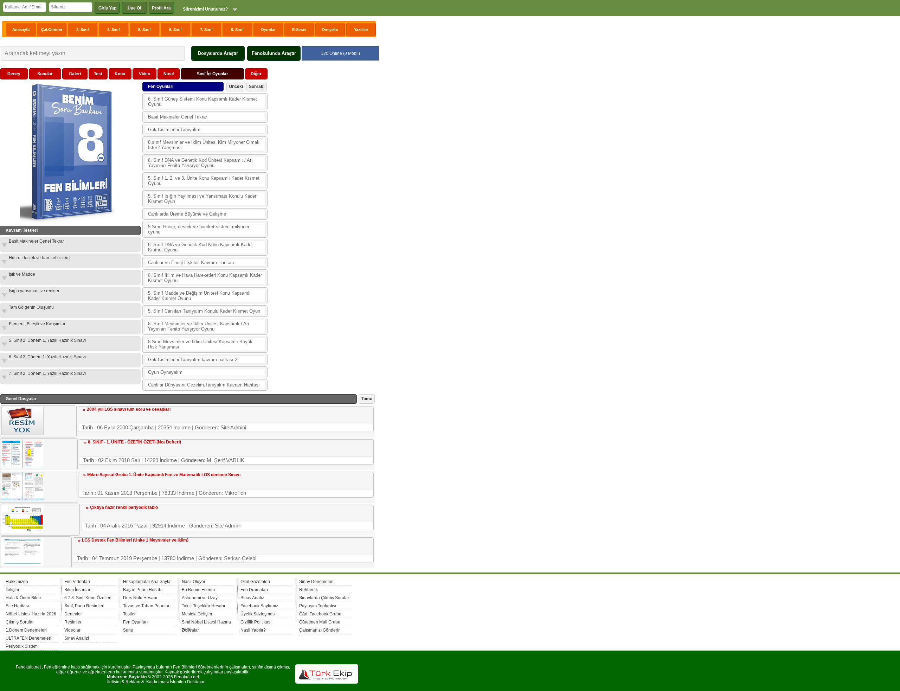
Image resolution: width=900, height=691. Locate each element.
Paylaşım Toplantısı (317, 605)
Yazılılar (361, 29)
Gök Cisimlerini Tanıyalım (174, 129)
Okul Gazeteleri (255, 581)
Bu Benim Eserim (198, 589)
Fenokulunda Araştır (274, 53)
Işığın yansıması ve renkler (34, 290)
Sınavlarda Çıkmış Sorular (324, 597)
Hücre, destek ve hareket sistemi (40, 257)
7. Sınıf (206, 29)
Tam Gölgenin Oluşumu (31, 307)
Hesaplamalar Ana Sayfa (147, 581)
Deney (13, 73)
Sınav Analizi (76, 638)
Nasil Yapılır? (253, 630)
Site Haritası (17, 605)
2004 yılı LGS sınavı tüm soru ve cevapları (129, 409)
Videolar (72, 630)
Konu (120, 73)
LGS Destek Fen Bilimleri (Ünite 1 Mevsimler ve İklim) (135, 540)
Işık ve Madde (22, 274)
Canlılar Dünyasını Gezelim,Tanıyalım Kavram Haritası (204, 385)
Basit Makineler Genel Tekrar (36, 241)
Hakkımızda (17, 581)
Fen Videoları (77, 581)
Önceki (236, 86)
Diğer (256, 73)
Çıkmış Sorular (20, 622)
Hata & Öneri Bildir (23, 597)
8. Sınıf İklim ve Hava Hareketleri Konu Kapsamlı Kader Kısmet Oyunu (205, 278)
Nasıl (168, 73)
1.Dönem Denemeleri (26, 630)
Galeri (75, 73)
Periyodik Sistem (22, 646)
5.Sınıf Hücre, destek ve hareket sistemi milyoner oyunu (198, 229)
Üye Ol (134, 8)
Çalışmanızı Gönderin (320, 630)
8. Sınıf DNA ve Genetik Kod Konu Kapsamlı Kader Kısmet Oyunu (200, 247)
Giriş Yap (107, 8)
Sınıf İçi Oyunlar (212, 73)
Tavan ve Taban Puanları (147, 605)
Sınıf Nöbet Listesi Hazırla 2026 (206, 623)
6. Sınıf (175, 29)
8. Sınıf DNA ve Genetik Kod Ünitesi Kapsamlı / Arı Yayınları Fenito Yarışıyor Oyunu (200, 163)
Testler (129, 614)
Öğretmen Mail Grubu (319, 622)
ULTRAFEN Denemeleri (28, 638)
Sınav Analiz (252, 597)
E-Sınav (299, 29)
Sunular (45, 73)
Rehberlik (308, 589)
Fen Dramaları (254, 589)
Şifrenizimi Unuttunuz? (205, 9)
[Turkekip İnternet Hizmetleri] (326, 682)
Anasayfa (21, 29)
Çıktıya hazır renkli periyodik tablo (124, 507)
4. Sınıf (113, 29)
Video (144, 73)
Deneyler (73, 614)
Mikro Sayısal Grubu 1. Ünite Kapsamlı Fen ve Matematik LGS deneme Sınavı (163, 474)
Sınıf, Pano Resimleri (84, 605)
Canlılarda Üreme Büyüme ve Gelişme (187, 214)
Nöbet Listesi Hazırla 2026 (31, 614)
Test (98, 73)
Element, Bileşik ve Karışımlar (37, 323)
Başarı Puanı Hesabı (142, 589)
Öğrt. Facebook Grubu (320, 614)
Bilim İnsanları (77, 589)
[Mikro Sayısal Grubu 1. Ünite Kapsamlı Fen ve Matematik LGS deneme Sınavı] (22, 499)
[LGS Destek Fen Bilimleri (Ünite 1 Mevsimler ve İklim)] (22, 564)
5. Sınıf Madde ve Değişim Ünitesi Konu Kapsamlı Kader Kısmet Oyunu (199, 295)
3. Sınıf (82, 29)
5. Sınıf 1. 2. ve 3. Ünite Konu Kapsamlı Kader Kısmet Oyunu (203, 180)
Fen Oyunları (135, 622)
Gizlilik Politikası (255, 622)
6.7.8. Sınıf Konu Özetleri (87, 597)
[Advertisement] (322, 173)
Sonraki (256, 86)
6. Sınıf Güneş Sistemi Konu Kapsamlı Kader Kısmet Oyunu (202, 101)
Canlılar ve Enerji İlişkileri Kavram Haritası (191, 262)
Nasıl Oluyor (193, 581)
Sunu (128, 630)
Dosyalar (330, 29)
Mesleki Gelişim (197, 614)
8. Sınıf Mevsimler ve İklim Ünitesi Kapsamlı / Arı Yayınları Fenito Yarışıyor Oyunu (198, 326)
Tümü (366, 398)
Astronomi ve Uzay (200, 597)
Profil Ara (161, 8)
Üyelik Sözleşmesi (258, 614)
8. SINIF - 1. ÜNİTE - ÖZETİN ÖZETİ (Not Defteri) (134, 442)
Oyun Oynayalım (165, 372)
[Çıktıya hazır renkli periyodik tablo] (22, 531)
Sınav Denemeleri (316, 581)
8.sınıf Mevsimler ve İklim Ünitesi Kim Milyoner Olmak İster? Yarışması (203, 145)
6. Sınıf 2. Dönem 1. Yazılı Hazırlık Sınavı (47, 356)
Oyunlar (268, 29)
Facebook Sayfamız (259, 605)
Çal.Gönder (51, 29)
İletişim (12, 589)
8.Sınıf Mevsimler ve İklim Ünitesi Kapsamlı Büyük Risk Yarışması (200, 344)
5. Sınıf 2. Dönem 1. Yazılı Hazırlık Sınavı (47, 340)
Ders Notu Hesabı (140, 597)
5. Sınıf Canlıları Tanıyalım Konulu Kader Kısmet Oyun (204, 311)
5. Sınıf (144, 29)
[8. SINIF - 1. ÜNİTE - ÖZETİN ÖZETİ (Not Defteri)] (22, 466)
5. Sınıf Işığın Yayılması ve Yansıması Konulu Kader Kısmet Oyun (202, 198)
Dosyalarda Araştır (218, 53)
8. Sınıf (237, 29)
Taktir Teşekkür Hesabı (203, 605)
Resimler (73, 622)
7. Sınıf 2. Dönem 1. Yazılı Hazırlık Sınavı (47, 373)
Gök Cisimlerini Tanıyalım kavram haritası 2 (192, 359)
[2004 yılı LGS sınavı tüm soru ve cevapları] (22, 433)
